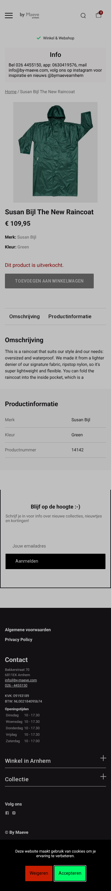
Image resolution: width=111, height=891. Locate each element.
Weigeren (39, 873)
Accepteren (70, 873)
